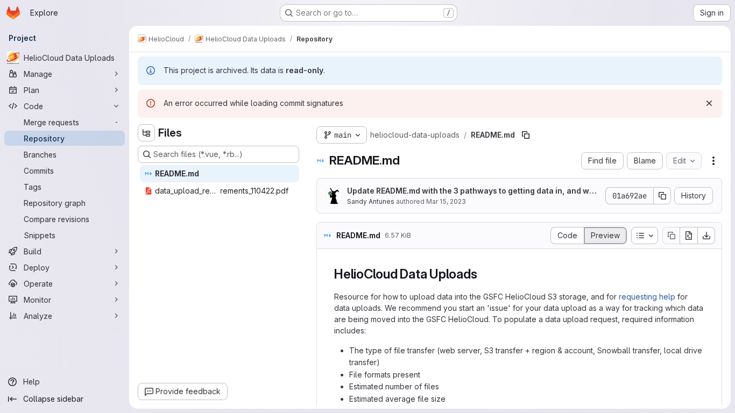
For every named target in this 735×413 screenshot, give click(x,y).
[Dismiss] (709, 103)
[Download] (706, 235)
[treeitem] (219, 173)
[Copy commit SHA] (662, 195)
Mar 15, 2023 (446, 201)
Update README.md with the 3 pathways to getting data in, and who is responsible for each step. (473, 191)
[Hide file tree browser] (146, 132)
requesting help (647, 296)
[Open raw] (688, 235)
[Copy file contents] (671, 235)
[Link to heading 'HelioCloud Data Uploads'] (484, 274)
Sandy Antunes (370, 201)
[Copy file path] (525, 135)
